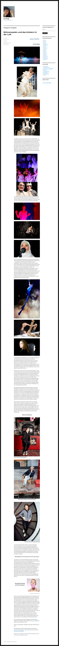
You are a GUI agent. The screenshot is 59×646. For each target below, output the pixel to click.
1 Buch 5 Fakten (45, 66)
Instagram (22, 629)
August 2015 (45, 59)
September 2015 (45, 58)
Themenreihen (45, 73)
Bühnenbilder (6, 42)
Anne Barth (5, 41)
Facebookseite (16, 631)
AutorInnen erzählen (46, 67)
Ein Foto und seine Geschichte (47, 69)
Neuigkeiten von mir (46, 72)
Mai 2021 (44, 42)
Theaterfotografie (6, 44)
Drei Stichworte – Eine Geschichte (48, 68)
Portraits (33, 620)
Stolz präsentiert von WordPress (12, 641)
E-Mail (43, 29)
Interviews (44, 70)
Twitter (28, 629)
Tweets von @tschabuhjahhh (46, 82)
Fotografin (9, 42)
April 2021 (44, 43)
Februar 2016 (45, 55)
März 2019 (44, 50)
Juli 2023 (44, 40)
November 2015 (45, 56)
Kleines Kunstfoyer (46, 71)
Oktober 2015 (45, 57)
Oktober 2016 (45, 53)
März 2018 (44, 51)
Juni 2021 (44, 41)
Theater (7, 43)
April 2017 (44, 52)
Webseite (15, 629)
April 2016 (44, 54)
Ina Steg (6, 18)
